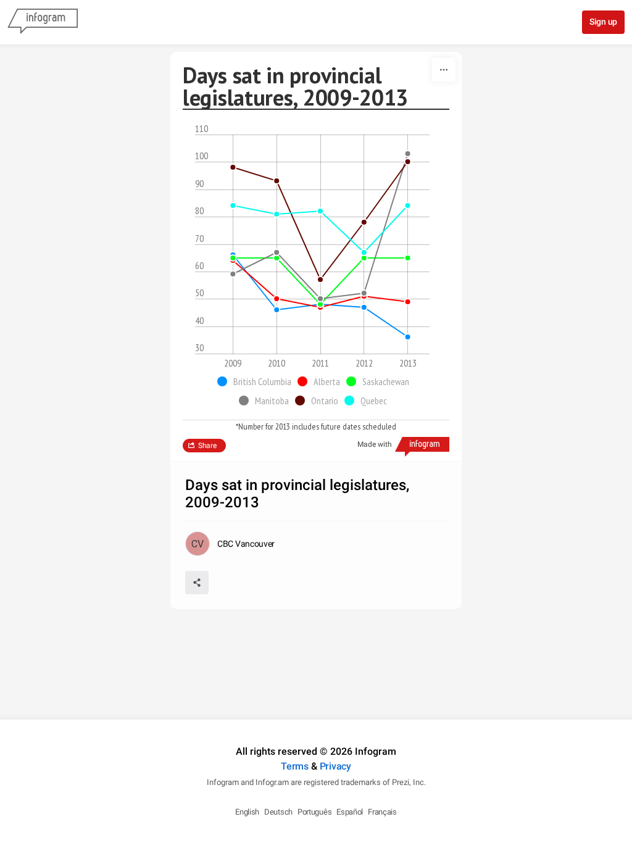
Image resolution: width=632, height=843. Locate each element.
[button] (257, 381)
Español (349, 811)
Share (207, 445)
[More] (443, 69)
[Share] (197, 582)
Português (314, 811)
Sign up (603, 22)
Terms (295, 766)
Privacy (335, 766)
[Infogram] (42, 22)
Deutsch (278, 811)
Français (382, 811)
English (247, 811)
